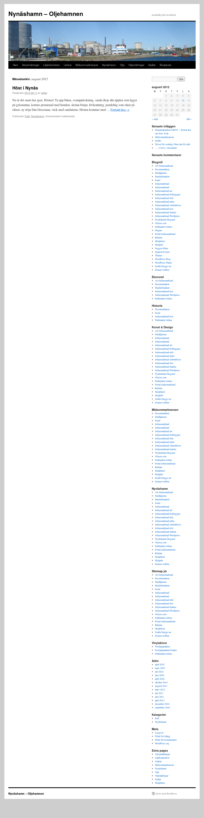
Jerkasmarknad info (164, 198)
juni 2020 (159, 675)
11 (183, 100)
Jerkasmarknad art (163, 190)
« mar (155, 119)
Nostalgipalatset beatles (166, 650)
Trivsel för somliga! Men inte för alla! (172, 144)
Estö (27, 116)
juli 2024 (159, 671)
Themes (158, 255)
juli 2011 (159, 693)
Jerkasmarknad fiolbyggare (167, 194)
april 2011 (160, 700)
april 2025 (160, 664)
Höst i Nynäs (25, 88)
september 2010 (162, 707)
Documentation (162, 169)
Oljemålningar (136, 65)
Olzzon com (160, 223)
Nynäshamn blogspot (165, 219)
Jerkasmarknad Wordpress (167, 215)
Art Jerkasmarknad (164, 165)
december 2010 (162, 703)
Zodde (158, 140)
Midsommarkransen (87, 65)
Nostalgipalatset (162, 646)
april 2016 (160, 678)
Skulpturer (165, 65)
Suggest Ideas (161, 248)
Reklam (158, 237)
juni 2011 (159, 696)
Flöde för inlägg (162, 736)
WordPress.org (162, 743)
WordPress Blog (163, 259)
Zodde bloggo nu (163, 266)
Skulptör (159, 244)
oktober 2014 (161, 682)
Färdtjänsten (161, 172)
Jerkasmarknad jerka (164, 201)
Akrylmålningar (30, 65)
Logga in (159, 732)
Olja (122, 65)
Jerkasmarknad (162, 183)
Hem (15, 65)
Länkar (68, 65)
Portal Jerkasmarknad (165, 233)
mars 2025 (160, 668)
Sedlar (152, 65)
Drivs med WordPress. (167, 793)
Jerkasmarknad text (164, 208)
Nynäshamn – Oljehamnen (45, 13)
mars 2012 (160, 689)
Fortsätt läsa (120, 109)
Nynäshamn (109, 65)
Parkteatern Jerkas (163, 226)
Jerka (44, 92)
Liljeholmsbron (51, 65)
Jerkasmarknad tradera (165, 212)
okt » (189, 119)
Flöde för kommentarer (166, 739)
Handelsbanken (162, 176)
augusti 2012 (161, 685)
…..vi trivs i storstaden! (166, 147)
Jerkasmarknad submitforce (168, 205)
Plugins (158, 230)
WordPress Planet (163, 262)
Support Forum (162, 251)
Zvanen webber (162, 269)
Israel (157, 180)
